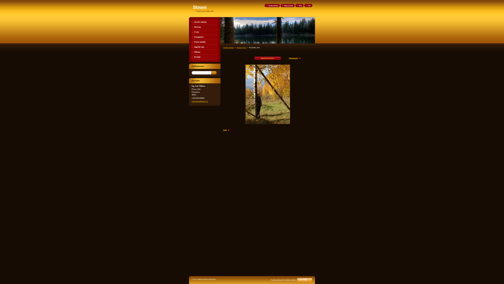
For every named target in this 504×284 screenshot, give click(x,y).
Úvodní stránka (228, 48)
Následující (293, 58)
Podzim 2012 (241, 48)
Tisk (309, 5)
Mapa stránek (288, 5)
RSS (300, 5)
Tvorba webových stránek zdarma (283, 280)
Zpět (225, 130)
